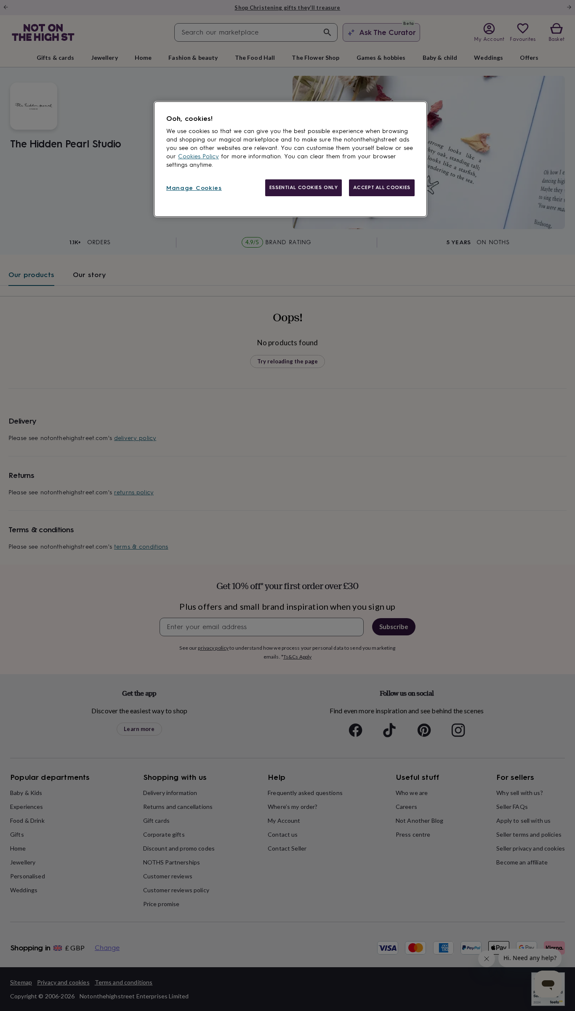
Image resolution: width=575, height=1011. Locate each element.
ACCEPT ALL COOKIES (381, 187)
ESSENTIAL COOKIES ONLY (303, 187)
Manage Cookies (194, 188)
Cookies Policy (198, 156)
